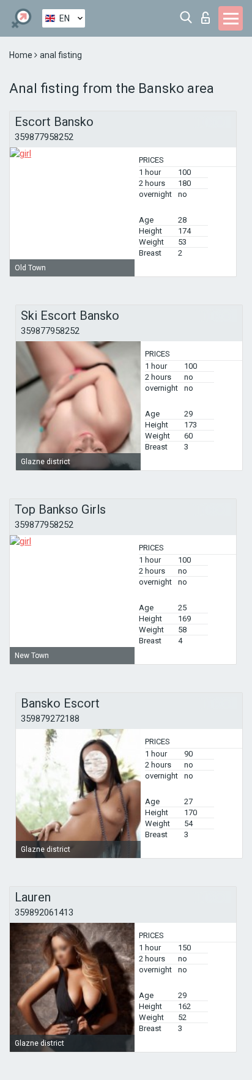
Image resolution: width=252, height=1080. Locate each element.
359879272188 (50, 718)
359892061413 (44, 912)
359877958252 (44, 136)
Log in (208, 14)
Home (21, 55)
